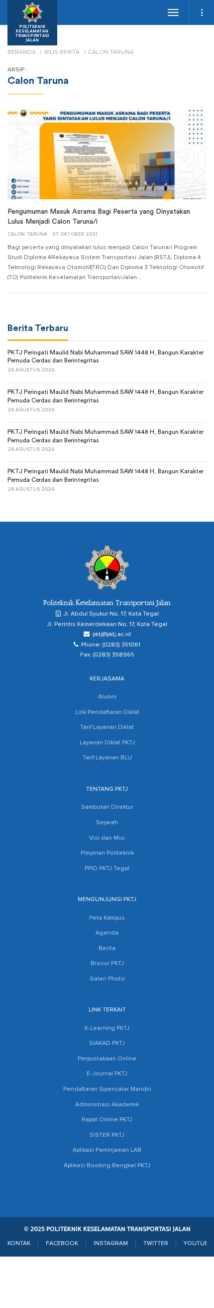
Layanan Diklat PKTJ (107, 743)
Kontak (18, 1244)
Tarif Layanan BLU (107, 758)
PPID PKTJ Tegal (107, 869)
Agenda (107, 933)
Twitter (155, 1244)
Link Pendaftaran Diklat (107, 712)
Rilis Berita (62, 52)
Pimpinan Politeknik (107, 853)
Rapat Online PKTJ (107, 1120)
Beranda (21, 52)
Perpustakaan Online (107, 1059)
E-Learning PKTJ (107, 1028)
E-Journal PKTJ (107, 1074)
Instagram (111, 1244)
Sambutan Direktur (107, 807)
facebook (62, 1244)
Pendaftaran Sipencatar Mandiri (107, 1089)
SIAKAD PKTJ (107, 1043)
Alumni (107, 697)
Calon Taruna (27, 234)
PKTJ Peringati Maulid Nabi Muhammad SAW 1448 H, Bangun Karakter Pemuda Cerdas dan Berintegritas (105, 356)
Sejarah (107, 823)
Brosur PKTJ (107, 964)
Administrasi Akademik (107, 1105)
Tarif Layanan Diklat (107, 727)
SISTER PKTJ (107, 1135)
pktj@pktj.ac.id (112, 635)
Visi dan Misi (107, 838)
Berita (107, 949)
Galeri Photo (107, 979)
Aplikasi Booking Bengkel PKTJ (107, 1166)
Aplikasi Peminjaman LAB (107, 1150)
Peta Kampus (107, 918)
